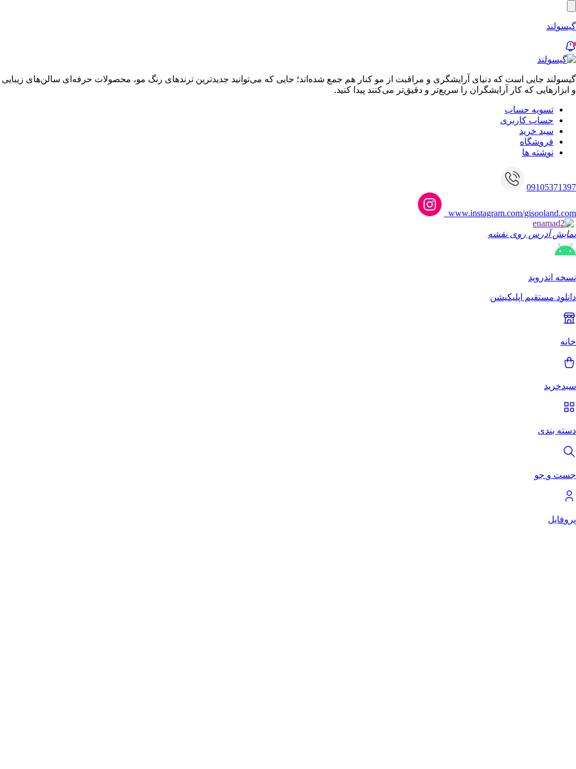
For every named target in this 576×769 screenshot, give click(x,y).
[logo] (556, 59)
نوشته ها (538, 152)
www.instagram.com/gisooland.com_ (510, 213)
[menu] (571, 6)
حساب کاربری (527, 120)
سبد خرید (536, 131)
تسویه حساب (529, 109)
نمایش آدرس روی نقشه (532, 234)
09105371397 (551, 187)
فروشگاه (537, 141)
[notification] (570, 48)
